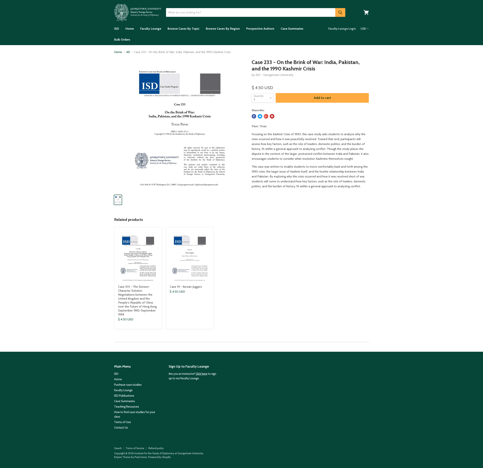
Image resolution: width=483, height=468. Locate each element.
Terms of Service (135, 448)
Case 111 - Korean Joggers (186, 286)
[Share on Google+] (266, 116)
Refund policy (156, 448)
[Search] (340, 12)
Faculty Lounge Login (342, 28)
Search (118, 448)
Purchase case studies (128, 384)
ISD (116, 28)
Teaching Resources (126, 406)
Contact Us (121, 427)
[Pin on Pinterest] (272, 116)
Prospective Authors (260, 28)
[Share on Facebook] (254, 116)
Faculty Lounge (150, 28)
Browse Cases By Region (223, 28)
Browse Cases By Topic (183, 28)
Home (129, 28)
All (128, 52)
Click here (201, 373)
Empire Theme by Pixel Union (130, 457)
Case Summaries (292, 28)
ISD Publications (124, 395)
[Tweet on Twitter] (260, 116)
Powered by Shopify (159, 457)
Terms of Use (122, 422)
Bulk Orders (122, 39)
